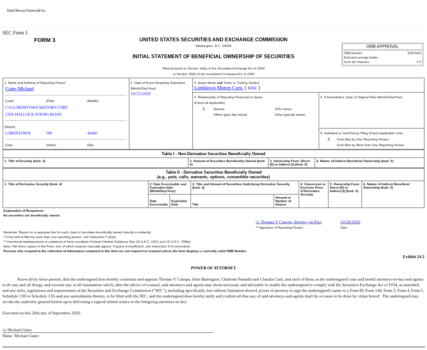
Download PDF (405, 15)
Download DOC (397, 15)
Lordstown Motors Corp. (219, 87)
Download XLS (413, 15)
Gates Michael (19, 88)
